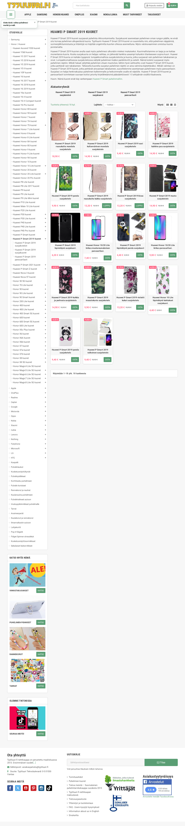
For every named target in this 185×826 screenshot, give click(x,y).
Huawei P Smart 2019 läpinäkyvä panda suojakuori (130, 246)
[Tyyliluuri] (32, 5)
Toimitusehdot (76, 777)
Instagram (41, 788)
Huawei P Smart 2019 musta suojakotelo (162, 197)
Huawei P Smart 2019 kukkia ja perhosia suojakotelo (65, 298)
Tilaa (162, 762)
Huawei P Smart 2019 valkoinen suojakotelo (98, 351)
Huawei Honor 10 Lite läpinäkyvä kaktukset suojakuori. (163, 300)
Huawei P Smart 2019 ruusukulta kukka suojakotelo (98, 197)
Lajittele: (98, 104)
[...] (34, 762)
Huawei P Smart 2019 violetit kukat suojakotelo (130, 298)
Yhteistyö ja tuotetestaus (81, 803)
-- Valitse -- (110, 105)
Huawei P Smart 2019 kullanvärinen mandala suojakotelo (98, 146)
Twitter (18, 788)
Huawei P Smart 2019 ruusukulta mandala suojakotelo (65, 146)
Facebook (10, 788)
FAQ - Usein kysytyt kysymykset (84, 807)
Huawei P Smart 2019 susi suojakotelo (130, 145)
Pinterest (33, 788)
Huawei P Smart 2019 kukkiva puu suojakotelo (162, 145)
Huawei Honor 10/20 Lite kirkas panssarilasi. (163, 246)
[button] (19, 24)
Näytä (160, 104)
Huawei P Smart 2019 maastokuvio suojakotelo (98, 298)
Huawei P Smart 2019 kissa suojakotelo (131, 197)
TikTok (49, 788)
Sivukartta (73, 815)
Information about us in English (84, 811)
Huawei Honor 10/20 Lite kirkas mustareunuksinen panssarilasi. (98, 248)
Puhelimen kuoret (77, 781)
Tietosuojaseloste (77, 799)
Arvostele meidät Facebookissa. (158, 796)
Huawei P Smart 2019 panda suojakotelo (65, 197)
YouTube (26, 788)
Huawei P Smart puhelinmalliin (107, 79)
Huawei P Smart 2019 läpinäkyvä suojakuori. (65, 246)
